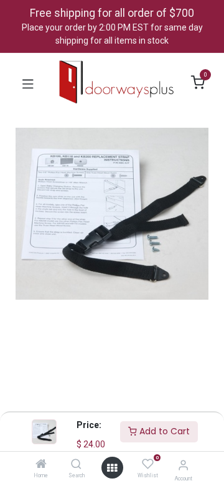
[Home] (41, 465)
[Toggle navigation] (28, 83)
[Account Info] (183, 465)
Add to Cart (163, 431)
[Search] (76, 465)
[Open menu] (112, 467)
